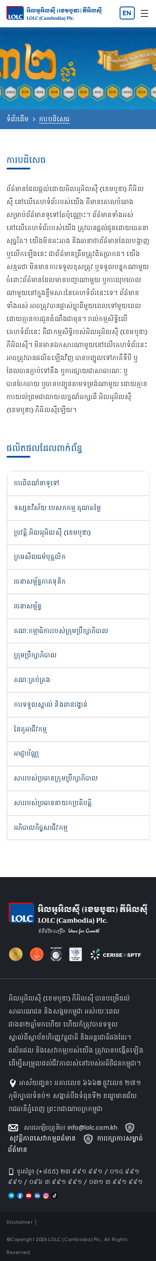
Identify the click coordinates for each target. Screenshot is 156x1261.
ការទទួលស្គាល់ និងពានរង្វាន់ (51, 704)
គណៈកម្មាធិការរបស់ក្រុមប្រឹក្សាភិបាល (61, 631)
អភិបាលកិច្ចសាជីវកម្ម (41, 827)
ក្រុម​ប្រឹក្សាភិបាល (35, 655)
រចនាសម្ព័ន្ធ (28, 606)
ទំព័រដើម (17, 119)
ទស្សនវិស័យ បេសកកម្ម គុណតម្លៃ (57, 508)
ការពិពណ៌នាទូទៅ (36, 483)
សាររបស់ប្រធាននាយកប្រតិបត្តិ (53, 803)
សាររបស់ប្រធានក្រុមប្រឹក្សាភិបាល (56, 778)
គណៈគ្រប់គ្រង (32, 680)
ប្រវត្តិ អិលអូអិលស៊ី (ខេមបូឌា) (52, 532)
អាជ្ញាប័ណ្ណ (26, 753)
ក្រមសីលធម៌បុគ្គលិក (40, 556)
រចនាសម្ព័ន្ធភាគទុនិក (40, 581)
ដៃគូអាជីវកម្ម (30, 729)
